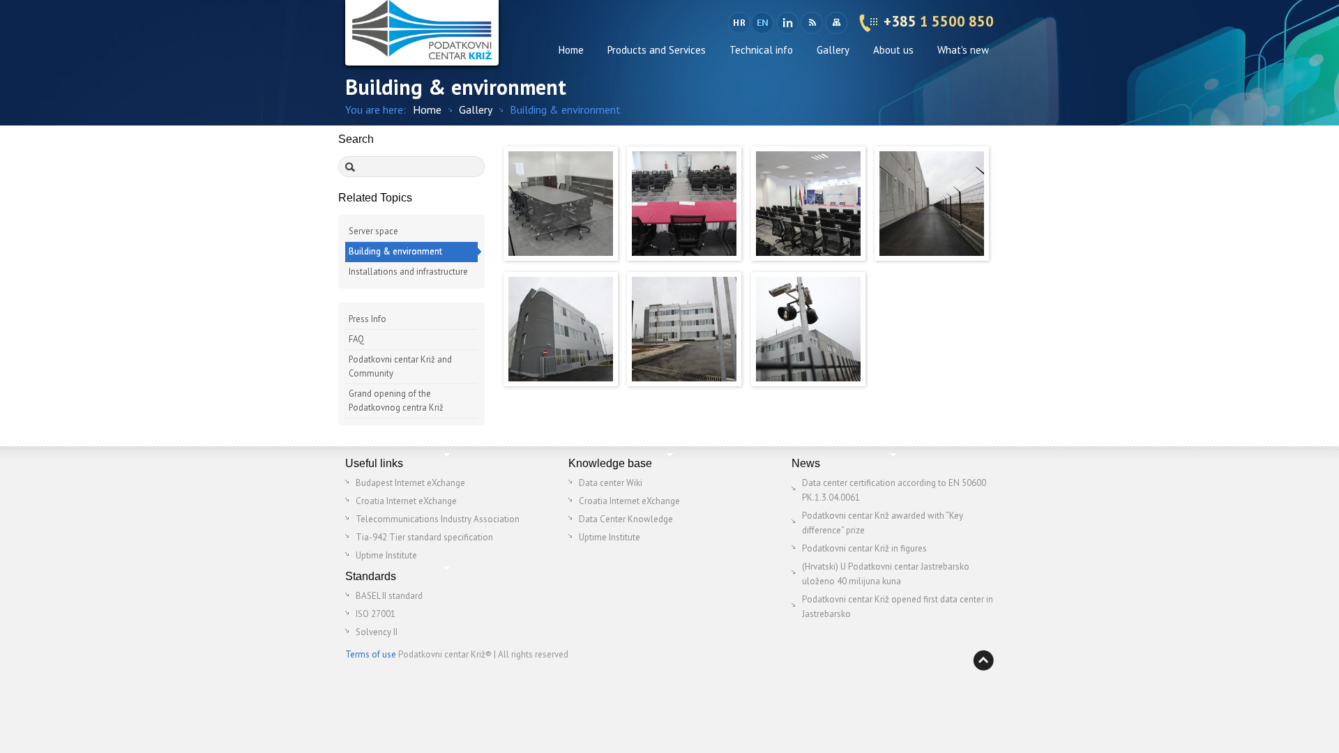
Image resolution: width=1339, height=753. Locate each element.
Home (571, 49)
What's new (963, 49)
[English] (763, 23)
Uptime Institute (386, 555)
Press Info (367, 319)
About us (893, 49)
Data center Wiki (610, 483)
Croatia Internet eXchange (406, 501)
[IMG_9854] (932, 258)
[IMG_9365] (561, 258)
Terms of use (370, 654)
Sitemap (835, 23)
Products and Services (656, 49)
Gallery (833, 49)
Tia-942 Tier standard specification (424, 537)
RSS (811, 23)
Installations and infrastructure (408, 271)
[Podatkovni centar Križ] (422, 33)
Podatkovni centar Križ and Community (400, 366)
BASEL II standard (389, 596)
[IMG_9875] (684, 383)
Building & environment (395, 251)
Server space (373, 231)
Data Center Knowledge (626, 519)
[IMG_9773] (808, 258)
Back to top (983, 660)
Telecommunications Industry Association (438, 519)
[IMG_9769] (684, 258)
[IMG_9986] (808, 383)
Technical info (761, 49)
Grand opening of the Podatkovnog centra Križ (396, 400)
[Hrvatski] (739, 23)
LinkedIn (787, 23)
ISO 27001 (375, 614)
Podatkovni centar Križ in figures (864, 548)
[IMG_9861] (561, 383)
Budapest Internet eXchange (410, 483)
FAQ (356, 339)
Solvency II (377, 632)
